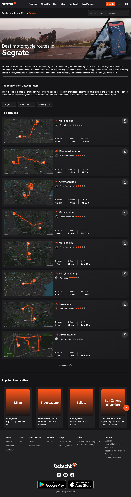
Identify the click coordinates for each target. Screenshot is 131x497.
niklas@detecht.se (113, 457)
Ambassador (35, 445)
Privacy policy (65, 445)
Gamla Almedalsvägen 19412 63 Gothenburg (88, 443)
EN (126, 4)
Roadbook (74, 4)
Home (9, 441)
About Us (45, 4)
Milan (23, 13)
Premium (33, 4)
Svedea (50, 441)
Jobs (31, 441)
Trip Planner (88, 4)
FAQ (21, 441)
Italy (16, 13)
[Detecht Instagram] (65, 475)
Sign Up (110, 4)
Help (55, 4)
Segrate (32, 13)
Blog (63, 4)
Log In (119, 4)
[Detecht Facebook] (72, 475)
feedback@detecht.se (115, 451)
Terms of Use (65, 441)
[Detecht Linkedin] (59, 475)
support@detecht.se (114, 444)
